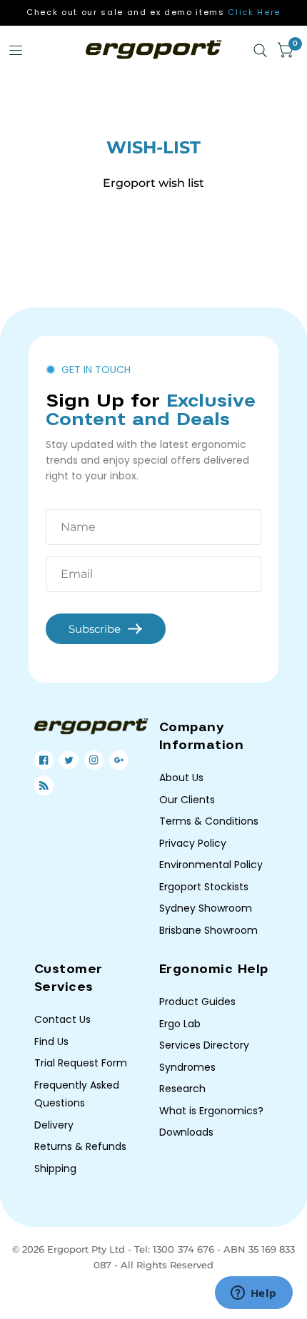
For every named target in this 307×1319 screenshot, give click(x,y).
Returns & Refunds (80, 1146)
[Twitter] (69, 760)
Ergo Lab (180, 1024)
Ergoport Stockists (203, 887)
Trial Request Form (80, 1063)
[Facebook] (44, 760)
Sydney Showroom (205, 908)
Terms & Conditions (208, 821)
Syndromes (187, 1067)
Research (182, 1088)
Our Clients (187, 800)
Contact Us (62, 1019)
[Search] (260, 51)
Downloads (186, 1132)
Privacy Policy (192, 843)
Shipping (55, 1168)
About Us (181, 777)
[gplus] (119, 760)
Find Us (51, 1041)
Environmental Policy (211, 864)
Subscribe (95, 629)
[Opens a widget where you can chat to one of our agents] (253, 1294)
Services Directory (204, 1045)
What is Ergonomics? (211, 1111)
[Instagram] (94, 760)
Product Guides (197, 1001)
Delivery (54, 1125)
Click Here (254, 12)
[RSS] (44, 785)
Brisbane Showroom (208, 930)
